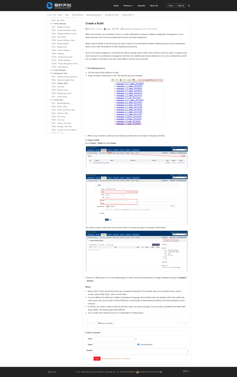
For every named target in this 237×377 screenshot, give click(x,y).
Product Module (62, 43)
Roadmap (60, 53)
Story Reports (63, 67)
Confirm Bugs (62, 96)
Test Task (60, 86)
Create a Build (127, 15)
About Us (154, 5)
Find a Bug (61, 116)
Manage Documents (65, 57)
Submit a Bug (62, 106)
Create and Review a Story (66, 30)
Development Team (112, 15)
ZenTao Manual (77, 15)
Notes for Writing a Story (66, 40)
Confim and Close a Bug (66, 110)
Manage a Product (63, 27)
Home (116, 5)
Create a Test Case (64, 123)
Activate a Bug (62, 113)
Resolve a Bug (62, 90)
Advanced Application (94, 15)
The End (92, 323)
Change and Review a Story (67, 33)
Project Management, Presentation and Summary (75, 63)
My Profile (60, 20)
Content (89, 350)
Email (90, 344)
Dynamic (141, 5)
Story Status (61, 37)
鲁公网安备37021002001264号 (149, 372)
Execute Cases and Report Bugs (69, 130)
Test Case (60, 120)
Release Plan (62, 47)
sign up (181, 5)
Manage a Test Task (64, 126)
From (90, 339)
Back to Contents (106, 323)
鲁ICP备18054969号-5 (128, 372)
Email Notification (146, 344)
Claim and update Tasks (65, 80)
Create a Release (63, 50)
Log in (170, 5)
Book (67, 15)
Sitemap (53, 372)
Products (128, 5)
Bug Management (63, 103)
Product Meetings (64, 60)
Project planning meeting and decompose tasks (74, 76)
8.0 (186, 371)
